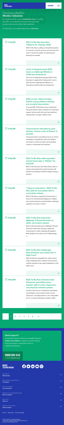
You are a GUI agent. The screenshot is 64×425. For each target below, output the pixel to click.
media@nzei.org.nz (29, 19)
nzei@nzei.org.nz (15, 358)
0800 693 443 (12, 355)
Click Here (34, 28)
